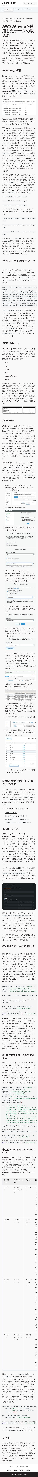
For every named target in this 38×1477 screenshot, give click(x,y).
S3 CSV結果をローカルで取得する (17, 819)
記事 (26, 396)
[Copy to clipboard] (35, 287)
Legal (9, 1470)
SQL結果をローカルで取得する (16, 816)
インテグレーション (9, 18)
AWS (20, 18)
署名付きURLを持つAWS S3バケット (18, 823)
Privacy (15, 1470)
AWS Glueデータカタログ (13, 468)
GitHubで (5, 272)
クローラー (27, 454)
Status (28, 1470)
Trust (21, 1470)
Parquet (5, 76)
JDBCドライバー (11, 813)
